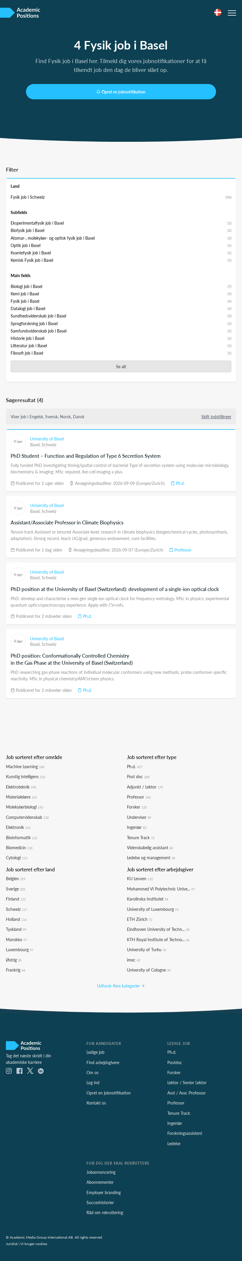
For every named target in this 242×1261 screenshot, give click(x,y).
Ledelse (173, 1143)
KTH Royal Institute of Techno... (158, 939)
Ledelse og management (151, 857)
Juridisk (12, 1243)
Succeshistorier (100, 1202)
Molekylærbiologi (24, 807)
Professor (182, 550)
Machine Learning (25, 766)
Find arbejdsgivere (102, 1062)
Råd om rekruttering (104, 1212)
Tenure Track (140, 837)
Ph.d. (180, 483)
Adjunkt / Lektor (145, 787)
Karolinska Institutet (147, 899)
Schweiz (49, 444)
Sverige (15, 889)
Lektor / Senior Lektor (187, 1082)
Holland (16, 919)
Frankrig (15, 970)
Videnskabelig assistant (150, 847)
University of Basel (47, 439)
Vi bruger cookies (33, 1243)
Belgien (15, 878)
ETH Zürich (139, 919)
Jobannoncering (100, 1172)
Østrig (14, 960)
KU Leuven (140, 878)
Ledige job (95, 1052)
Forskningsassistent (184, 1133)
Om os (92, 1072)
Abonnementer (100, 1182)
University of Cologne (149, 970)
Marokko (16, 939)
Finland (16, 899)
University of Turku (146, 949)
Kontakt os (96, 1103)
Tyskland (16, 929)
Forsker (137, 807)
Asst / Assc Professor (186, 1093)
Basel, (36, 444)
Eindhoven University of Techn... (158, 929)
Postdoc (174, 1062)
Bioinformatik (21, 837)
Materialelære (21, 797)
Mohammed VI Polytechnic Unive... (161, 889)
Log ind (92, 1082)
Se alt (121, 366)
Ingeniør (136, 827)
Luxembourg (19, 949)
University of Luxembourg (153, 909)
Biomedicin (19, 847)
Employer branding (103, 1192)
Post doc (138, 776)
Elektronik (18, 827)
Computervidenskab (27, 817)
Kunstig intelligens (25, 776)
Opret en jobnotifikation (123, 92)
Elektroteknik (21, 787)
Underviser (139, 817)
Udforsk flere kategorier (119, 986)
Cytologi (16, 857)
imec (133, 960)
